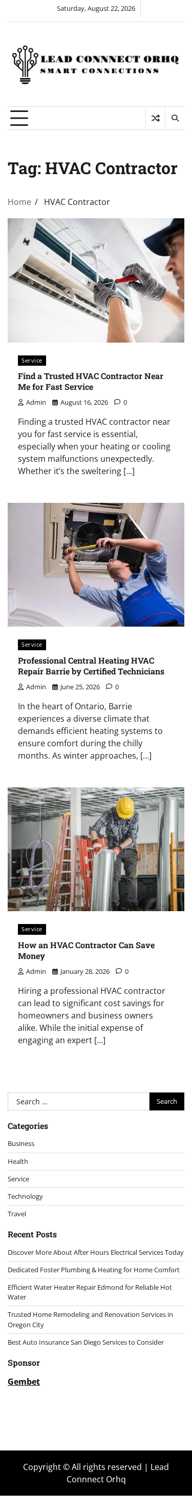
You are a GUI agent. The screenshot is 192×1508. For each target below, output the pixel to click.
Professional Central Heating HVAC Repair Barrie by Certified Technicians (91, 665)
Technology (25, 1196)
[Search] (174, 118)
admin (36, 402)
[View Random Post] (155, 118)
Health (18, 1161)
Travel (17, 1213)
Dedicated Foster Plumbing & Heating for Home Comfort (94, 1269)
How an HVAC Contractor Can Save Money (86, 950)
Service (32, 360)
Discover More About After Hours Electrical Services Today (96, 1252)
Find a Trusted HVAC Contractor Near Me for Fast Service (90, 381)
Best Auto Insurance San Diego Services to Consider (86, 1342)
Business (21, 1143)
